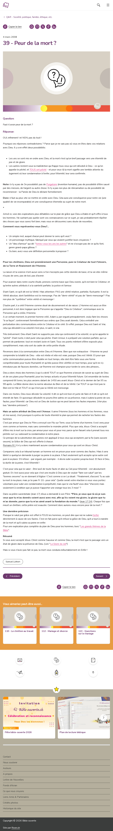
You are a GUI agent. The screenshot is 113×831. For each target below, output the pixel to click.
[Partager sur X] (43, 26)
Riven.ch (15, 827)
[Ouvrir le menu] (108, 5)
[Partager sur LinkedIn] (54, 26)
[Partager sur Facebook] (48, 26)
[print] (31, 26)
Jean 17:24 (86, 501)
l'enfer (96, 515)
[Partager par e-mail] (37, 26)
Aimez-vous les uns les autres (51, 243)
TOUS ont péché (38, 169)
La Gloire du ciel (58, 544)
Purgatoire (51, 184)
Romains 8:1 (9, 445)
